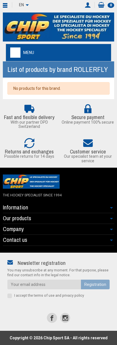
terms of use (44, 295)
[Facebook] (52, 318)
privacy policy (73, 295)
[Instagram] (65, 318)
